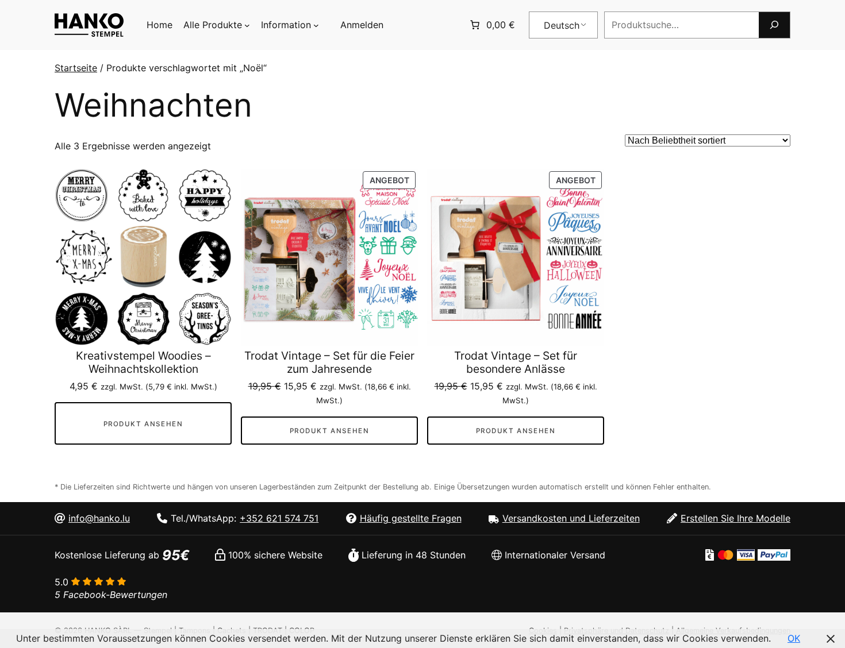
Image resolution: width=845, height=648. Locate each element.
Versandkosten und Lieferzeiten (571, 518)
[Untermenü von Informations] (316, 25)
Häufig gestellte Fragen (411, 518)
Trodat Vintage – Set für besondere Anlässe (515, 362)
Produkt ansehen (143, 424)
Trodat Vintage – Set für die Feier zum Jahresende (329, 362)
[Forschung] (774, 25)
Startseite (76, 68)
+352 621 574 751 (279, 518)
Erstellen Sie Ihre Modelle (735, 518)
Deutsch (561, 25)
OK (794, 638)
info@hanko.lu (99, 518)
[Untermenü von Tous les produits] (247, 25)
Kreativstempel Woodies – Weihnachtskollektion (143, 362)
